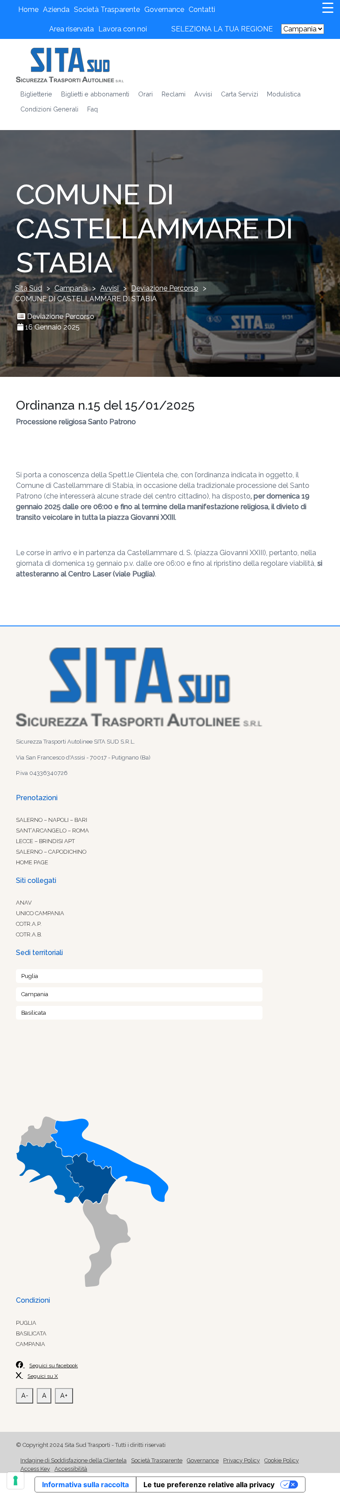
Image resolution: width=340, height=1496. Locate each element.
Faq (92, 109)
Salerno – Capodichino (51, 851)
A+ (64, 1395)
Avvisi (203, 94)
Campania (34, 994)
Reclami (173, 94)
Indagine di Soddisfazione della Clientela (73, 1460)
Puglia (29, 976)
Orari (145, 94)
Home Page (32, 862)
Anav (24, 902)
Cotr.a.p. (29, 924)
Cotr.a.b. (29, 934)
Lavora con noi (122, 29)
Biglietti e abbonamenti (95, 94)
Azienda (56, 9)
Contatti (202, 9)
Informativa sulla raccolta (85, 1484)
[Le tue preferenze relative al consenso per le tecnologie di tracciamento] (15, 1480)
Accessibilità (70, 1468)
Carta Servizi (239, 94)
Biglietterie (36, 94)
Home (28, 9)
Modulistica (284, 94)
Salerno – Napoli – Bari (51, 820)
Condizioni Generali (49, 109)
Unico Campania (40, 913)
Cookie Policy (281, 1460)
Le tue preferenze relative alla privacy (208, 1484)
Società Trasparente (107, 9)
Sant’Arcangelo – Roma (52, 830)
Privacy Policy (241, 1460)
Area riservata (71, 29)
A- (24, 1395)
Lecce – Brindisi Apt (45, 841)
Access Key (35, 1468)
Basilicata (33, 1012)
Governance (164, 9)
